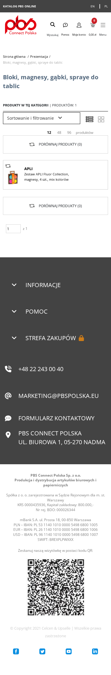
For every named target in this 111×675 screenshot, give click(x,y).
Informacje (43, 285)
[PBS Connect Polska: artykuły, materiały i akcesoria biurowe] (20, 25)
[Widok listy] (89, 119)
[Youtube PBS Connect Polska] (68, 651)
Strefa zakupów (50, 338)
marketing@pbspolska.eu (58, 396)
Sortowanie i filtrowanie (31, 118)
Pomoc (36, 311)
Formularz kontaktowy (56, 418)
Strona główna (14, 56)
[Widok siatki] (100, 119)
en (93, 6)
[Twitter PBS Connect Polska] (42, 651)
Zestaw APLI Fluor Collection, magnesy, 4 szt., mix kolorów (46, 177)
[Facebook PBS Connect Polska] (16, 651)
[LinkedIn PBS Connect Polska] (95, 651)
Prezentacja (39, 56)
